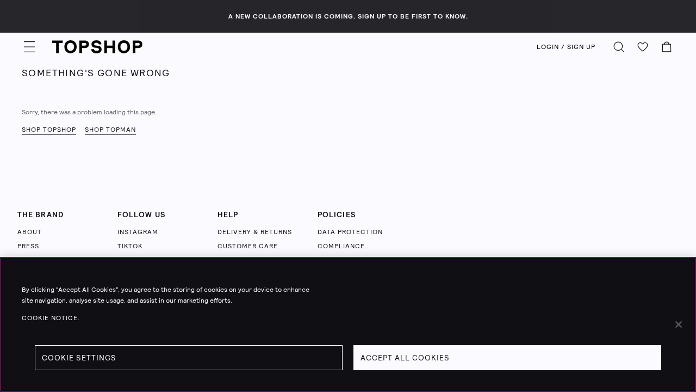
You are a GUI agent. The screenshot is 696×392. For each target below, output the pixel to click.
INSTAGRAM (137, 232)
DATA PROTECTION (350, 232)
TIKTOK (129, 246)
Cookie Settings (79, 358)
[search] (619, 47)
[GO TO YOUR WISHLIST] (643, 47)
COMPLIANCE (341, 246)
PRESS (28, 246)
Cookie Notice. (51, 318)
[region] (348, 324)
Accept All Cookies (405, 358)
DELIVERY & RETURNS (254, 232)
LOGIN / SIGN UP (566, 46)
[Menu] (29, 47)
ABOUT (29, 232)
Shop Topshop (49, 129)
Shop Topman (110, 129)
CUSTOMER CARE (247, 246)
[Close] (679, 324)
